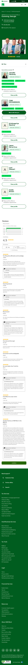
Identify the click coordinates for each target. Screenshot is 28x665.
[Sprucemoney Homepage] (23, 1)
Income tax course (6, 634)
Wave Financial (5, 536)
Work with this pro (14, 112)
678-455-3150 (6, 24)
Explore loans (5, 588)
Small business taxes (7, 527)
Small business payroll (7, 531)
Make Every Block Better (7, 628)
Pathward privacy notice (8, 578)
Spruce (3, 590)
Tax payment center (6, 557)
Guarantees (4, 642)
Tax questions (5, 610)
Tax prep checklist (6, 551)
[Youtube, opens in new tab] (14, 650)
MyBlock (4, 545)
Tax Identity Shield (6, 511)
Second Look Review (7, 507)
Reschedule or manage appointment (11, 497)
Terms (3, 571)
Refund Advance (6, 598)
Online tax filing (5, 499)
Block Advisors (5, 526)
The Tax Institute (6, 640)
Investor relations (6, 638)
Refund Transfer (6, 594)
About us (4, 626)
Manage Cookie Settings (8, 576)
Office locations (5, 612)
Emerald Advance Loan (7, 596)
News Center (5, 636)
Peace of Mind (5, 509)
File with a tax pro (6, 501)
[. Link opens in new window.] (6, 662)
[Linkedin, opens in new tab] (18, 650)
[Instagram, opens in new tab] (10, 650)
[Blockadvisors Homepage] (14, 1)
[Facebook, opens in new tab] (7, 650)
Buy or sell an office (6, 632)
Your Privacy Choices (16, 662)
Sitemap (4, 616)
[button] (22, 4)
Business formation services (8, 533)
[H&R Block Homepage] (4, 1)
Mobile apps (5, 547)
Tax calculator (5, 549)
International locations (7, 614)
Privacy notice (5, 573)
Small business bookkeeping (9, 529)
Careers (3, 630)
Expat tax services (6, 515)
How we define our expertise (7, 69)
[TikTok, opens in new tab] (3, 650)
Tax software (5, 505)
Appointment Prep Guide (8, 553)
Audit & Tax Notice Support (8, 513)
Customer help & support (8, 608)
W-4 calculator (5, 562)
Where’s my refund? (6, 559)
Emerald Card (5, 592)
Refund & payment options (8, 555)
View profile (14, 95)
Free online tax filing (7, 503)
